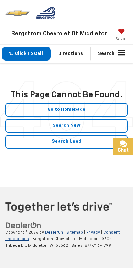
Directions (70, 53)
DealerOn (54, 232)
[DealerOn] (23, 225)
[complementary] (111, 254)
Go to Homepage (66, 109)
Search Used (66, 141)
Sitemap (74, 232)
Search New (66, 125)
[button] (26, 54)
